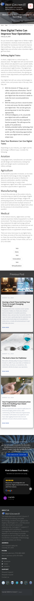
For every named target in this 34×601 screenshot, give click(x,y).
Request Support (7, 572)
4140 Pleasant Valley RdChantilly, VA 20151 (9, 547)
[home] (13, 4)
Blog (6, 25)
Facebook (6, 561)
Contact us (5, 577)
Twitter (5, 564)
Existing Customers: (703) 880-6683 (14, 9)
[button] (30, 6)
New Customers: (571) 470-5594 (13, 7)
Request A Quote (7, 574)
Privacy (20, 592)
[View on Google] (9, 490)
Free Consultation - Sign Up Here (17, 454)
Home (2, 25)
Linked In (6, 566)
